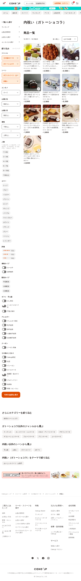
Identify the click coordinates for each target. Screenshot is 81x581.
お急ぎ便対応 (19, 513)
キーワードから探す (22, 527)
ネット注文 (29, 3)
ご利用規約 (72, 529)
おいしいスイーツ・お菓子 (13, 463)
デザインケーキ (64, 432)
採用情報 (71, 537)
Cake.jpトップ (6, 494)
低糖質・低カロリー (13, 375)
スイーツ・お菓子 (21, 494)
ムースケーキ (56, 436)
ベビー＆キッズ (69, 13)
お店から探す (19, 520)
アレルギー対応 (12, 321)
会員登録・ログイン (61, 3)
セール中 (10, 267)
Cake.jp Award (40, 511)
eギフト (37, 450)
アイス (47, 13)
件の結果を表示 (11, 395)
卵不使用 (10, 329)
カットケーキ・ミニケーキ (25, 432)
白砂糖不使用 (11, 338)
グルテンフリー (12, 380)
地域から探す (55, 546)
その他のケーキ (36, 494)
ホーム (5, 13)
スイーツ (25, 13)
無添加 (9, 384)
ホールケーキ (11, 370)
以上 (12, 250)
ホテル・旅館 (55, 514)
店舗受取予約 (40, 3)
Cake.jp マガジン (56, 549)
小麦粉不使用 (11, 333)
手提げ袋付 (11, 311)
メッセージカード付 (13, 306)
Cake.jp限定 (11, 357)
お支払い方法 (6, 517)
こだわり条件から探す (22, 523)
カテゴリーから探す (22, 517)
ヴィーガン (11, 365)
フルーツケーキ (28, 436)
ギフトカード (26, 450)
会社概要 (71, 516)
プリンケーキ (43, 436)
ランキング (36, 13)
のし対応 (10, 301)
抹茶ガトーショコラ (11, 418)
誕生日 (15, 13)
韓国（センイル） (13, 388)
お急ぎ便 (57, 13)
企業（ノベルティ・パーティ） (57, 519)
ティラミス (7, 432)
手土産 (6, 450)
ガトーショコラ (50, 494)
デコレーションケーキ (11, 436)
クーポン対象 (11, 347)
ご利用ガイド (6, 536)
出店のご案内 (55, 511)
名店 (8, 361)
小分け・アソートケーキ (46, 432)
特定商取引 (72, 520)
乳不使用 (10, 325)
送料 (3, 513)
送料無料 (10, 272)
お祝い (15, 450)
